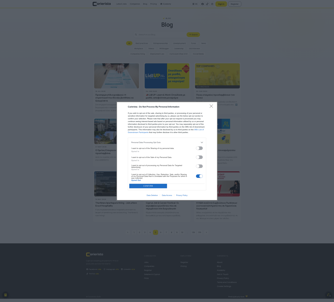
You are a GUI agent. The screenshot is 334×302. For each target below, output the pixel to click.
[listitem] (167, 142)
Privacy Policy (181, 195)
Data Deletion (152, 195)
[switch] (199, 148)
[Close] (212, 106)
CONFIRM (148, 186)
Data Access (167, 195)
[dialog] (167, 151)
